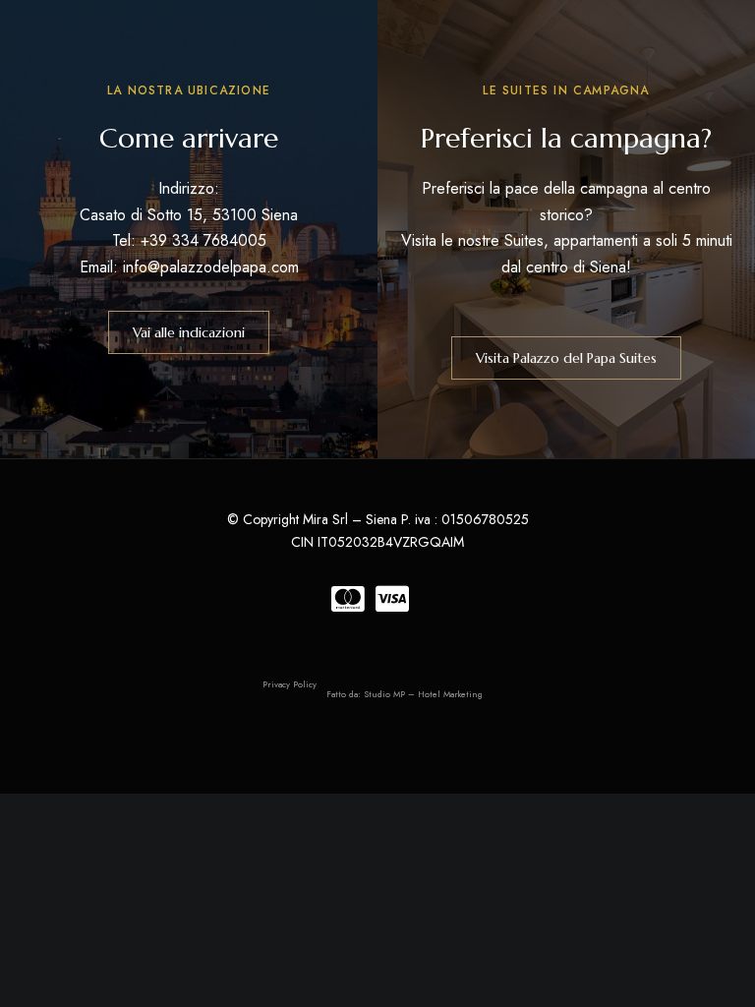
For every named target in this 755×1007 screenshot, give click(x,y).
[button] (188, 332)
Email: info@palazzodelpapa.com (189, 267)
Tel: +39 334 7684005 (189, 240)
